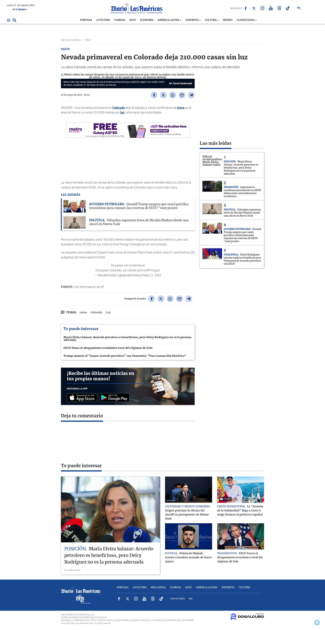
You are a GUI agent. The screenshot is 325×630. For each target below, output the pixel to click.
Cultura (211, 20)
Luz (108, 312)
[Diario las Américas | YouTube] (271, 8)
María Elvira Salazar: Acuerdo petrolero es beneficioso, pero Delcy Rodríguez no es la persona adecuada (127, 338)
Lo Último (103, 20)
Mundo (227, 20)
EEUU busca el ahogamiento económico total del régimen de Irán (107, 348)
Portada (86, 20)
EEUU (132, 20)
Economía (147, 20)
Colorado (118, 107)
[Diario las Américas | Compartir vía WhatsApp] (172, 95)
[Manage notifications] (317, 622)
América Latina (169, 20)
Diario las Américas (71, 40)
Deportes (192, 20)
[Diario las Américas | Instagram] (262, 8)
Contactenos (177, 599)
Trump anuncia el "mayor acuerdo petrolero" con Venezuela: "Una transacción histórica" (124, 356)
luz (122, 112)
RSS (190, 599)
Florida (119, 20)
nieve (181, 107)
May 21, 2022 (152, 275)
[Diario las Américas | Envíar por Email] (182, 95)
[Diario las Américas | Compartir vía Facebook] (154, 95)
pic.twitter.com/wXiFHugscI (141, 270)
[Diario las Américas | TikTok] (288, 8)
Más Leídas (158, 587)
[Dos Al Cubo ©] (247, 619)
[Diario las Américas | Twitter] (254, 8)
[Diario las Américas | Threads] (279, 8)
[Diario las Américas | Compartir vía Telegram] (191, 95)
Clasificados (246, 20)
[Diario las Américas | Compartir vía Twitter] (163, 95)
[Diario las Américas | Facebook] (245, 8)
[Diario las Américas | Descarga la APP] (83, 397)
